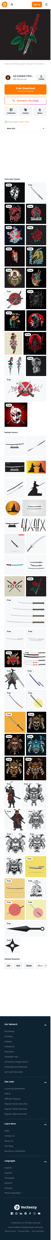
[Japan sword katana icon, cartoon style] (15, 800)
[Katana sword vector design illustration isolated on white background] (25, 911)
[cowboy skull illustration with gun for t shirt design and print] (15, 361)
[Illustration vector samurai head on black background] (15, 1156)
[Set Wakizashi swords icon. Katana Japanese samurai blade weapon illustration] (17, 759)
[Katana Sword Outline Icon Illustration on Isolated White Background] (15, 938)
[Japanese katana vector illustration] (15, 276)
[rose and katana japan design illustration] (15, 885)
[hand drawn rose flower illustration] (15, 297)
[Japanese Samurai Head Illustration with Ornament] (34, 957)
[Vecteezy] (4, 4)
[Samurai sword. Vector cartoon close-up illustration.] (15, 1085)
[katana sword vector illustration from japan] (15, 403)
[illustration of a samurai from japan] (15, 254)
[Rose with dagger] (15, 515)
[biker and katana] (14, 468)
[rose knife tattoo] (34, 469)
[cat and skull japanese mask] (16, 585)
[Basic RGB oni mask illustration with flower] (15, 233)
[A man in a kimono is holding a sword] (14, 998)
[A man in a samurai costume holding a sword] (36, 1158)
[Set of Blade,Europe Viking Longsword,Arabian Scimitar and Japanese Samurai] (15, 842)
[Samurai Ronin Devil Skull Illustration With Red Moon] (16, 493)
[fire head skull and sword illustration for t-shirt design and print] (15, 318)
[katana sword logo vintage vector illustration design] (16, 742)
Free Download (25, 89)
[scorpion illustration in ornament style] (15, 425)
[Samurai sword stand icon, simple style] (37, 742)
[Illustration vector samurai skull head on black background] (14, 1107)
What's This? (24, 122)
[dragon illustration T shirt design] (15, 339)
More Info (11, 126)
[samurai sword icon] (15, 617)
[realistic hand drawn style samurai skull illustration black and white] (15, 537)
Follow (41, 79)
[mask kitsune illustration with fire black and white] (15, 190)
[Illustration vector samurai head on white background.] (17, 1185)
